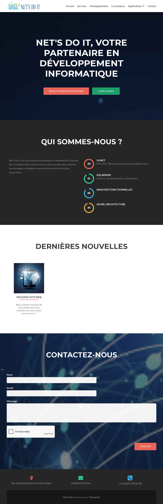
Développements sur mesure (66, 91)
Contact (151, 5)
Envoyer (145, 446)
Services (81, 5)
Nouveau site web (29, 297)
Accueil (70, 5)
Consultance (118, 5)
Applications (135, 5)
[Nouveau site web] (29, 278)
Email (11, 387)
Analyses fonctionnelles (114, 189)
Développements (98, 5)
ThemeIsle (94, 497)
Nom (10, 374)
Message (13, 401)
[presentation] (89, 164)
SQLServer (103, 174)
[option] (81, 290)
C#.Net (100, 160)
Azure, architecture (110, 204)
